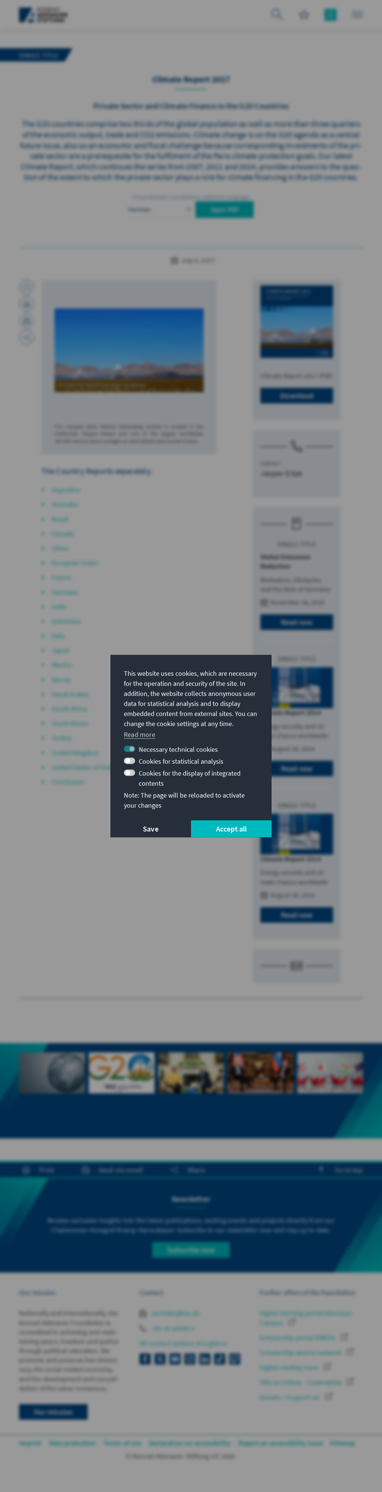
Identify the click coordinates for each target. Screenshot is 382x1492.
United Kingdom (75, 752)
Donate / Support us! (291, 1397)
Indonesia (66, 621)
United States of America (87, 767)
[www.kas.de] (43, 14)
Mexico (62, 665)
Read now (297, 622)
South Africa (69, 708)
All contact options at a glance (183, 1343)
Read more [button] (139, 734)
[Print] (26, 304)
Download (296, 395)
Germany (65, 592)
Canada (62, 533)
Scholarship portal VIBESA (298, 1337)
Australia (65, 504)
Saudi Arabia (70, 694)
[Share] (26, 337)
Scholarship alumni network (301, 1352)
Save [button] (151, 828)
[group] (52, 1085)
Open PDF (224, 209)
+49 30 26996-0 (172, 1328)
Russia (61, 679)
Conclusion (68, 781)
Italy (58, 635)
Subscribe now (191, 1249)
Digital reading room (290, 1367)
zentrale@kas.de (175, 1313)
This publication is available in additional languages (191, 197)
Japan (61, 650)
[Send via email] (26, 320)
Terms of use (122, 1443)
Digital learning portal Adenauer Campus (306, 1318)
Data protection (72, 1443)
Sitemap (342, 1443)
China (60, 548)
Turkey (61, 738)
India (59, 606)
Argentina (66, 489)
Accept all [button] (231, 828)
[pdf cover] (296, 321)
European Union (75, 562)
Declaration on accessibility (190, 1443)
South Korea (70, 723)
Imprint (30, 1443)
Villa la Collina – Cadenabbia (301, 1382)
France (61, 577)
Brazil (60, 519)
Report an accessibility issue (280, 1443)
